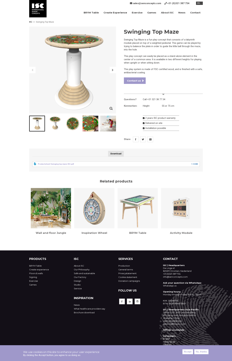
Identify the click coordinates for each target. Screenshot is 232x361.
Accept (187, 351)
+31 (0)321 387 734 (178, 3)
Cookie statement (127, 277)
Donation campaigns (129, 281)
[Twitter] (143, 139)
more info (163, 92)
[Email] (150, 139)
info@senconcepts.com (175, 277)
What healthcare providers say (89, 308)
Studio (77, 284)
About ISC (167, 12)
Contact (195, 12)
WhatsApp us (169, 285)
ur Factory (81, 277)
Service (78, 288)
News (181, 12)
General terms (125, 269)
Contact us (134, 80)
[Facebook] (136, 139)
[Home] (38, 8)
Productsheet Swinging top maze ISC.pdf (56, 164)
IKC (30, 22)
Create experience (39, 269)
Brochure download (84, 312)
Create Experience (115, 12)
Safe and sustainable (84, 273)
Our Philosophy (81, 269)
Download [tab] (115, 153)
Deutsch (167, 344)
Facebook (122, 301)
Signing (33, 277)
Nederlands (169, 341)
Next (113, 70)
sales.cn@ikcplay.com (174, 324)
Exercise (137, 12)
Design (77, 281)
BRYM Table (91, 12)
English (166, 338)
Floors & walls (36, 273)
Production (124, 265)
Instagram (137, 301)
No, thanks (201, 351)
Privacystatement (127, 273)
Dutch (51, 208)
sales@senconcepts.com (147, 3)
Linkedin (130, 301)
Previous (32, 70)
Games (151, 12)
